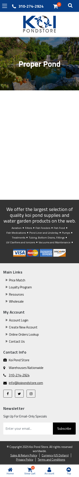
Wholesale (16, 301)
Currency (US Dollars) (55, 455)
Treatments (18, 237)
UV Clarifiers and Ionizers (20, 242)
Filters (28, 228)
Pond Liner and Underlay (43, 233)
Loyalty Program (20, 287)
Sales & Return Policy (23, 455)
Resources (16, 294)
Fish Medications (16, 233)
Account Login (18, 320)
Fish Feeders (43, 228)
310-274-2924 (30, 6)
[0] (55, 6)
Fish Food (59, 228)
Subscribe (64, 428)
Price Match (17, 280)
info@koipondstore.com (26, 383)
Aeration (17, 228)
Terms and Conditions (51, 459)
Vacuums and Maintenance (54, 242)
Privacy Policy (24, 459)
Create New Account (23, 327)
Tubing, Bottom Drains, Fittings (47, 237)
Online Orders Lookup (24, 334)
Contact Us (17, 341)
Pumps (66, 233)
